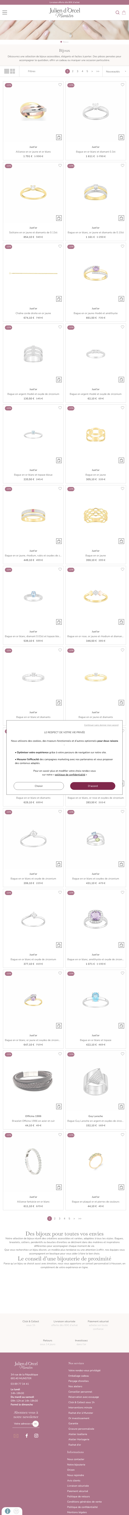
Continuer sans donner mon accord (101, 725)
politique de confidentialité (70, 774)
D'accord (93, 786)
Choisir (39, 786)
